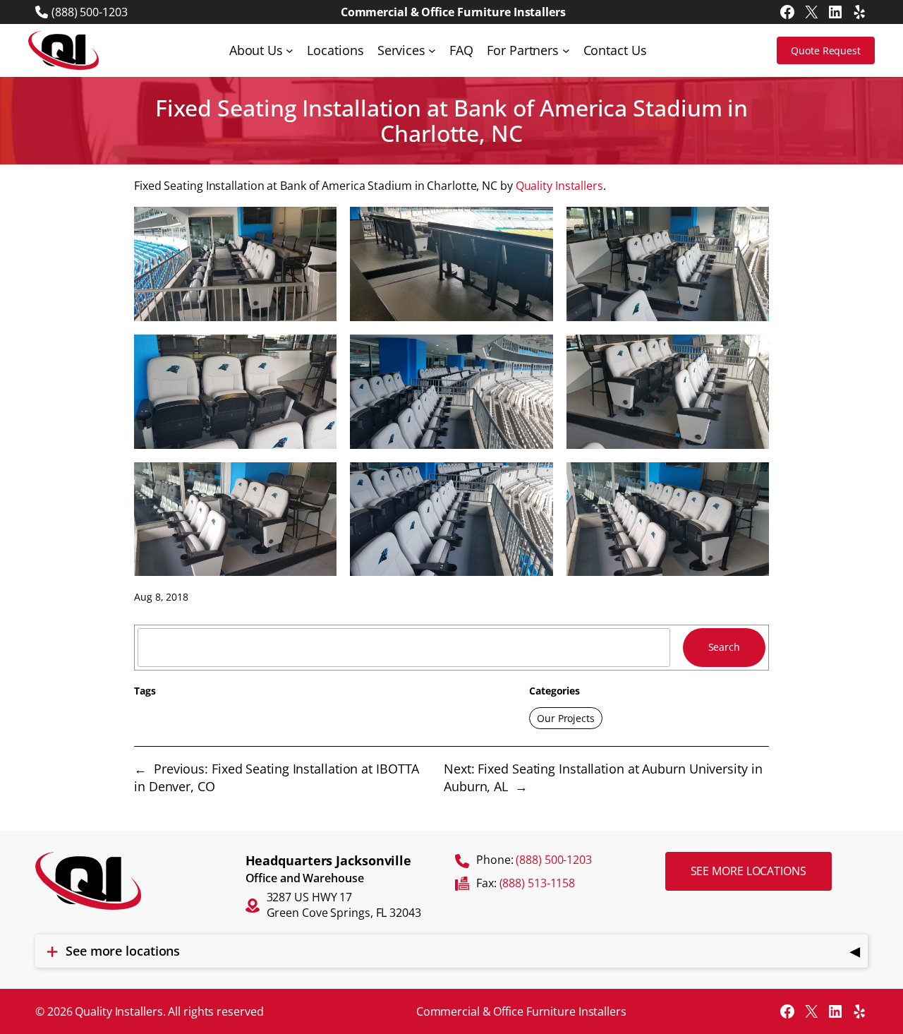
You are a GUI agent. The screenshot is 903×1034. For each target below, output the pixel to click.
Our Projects (566, 718)
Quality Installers (559, 185)
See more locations (748, 871)
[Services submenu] (432, 50)
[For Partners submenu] (566, 50)
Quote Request (826, 50)
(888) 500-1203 (89, 12)
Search (724, 647)
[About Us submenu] (289, 50)
